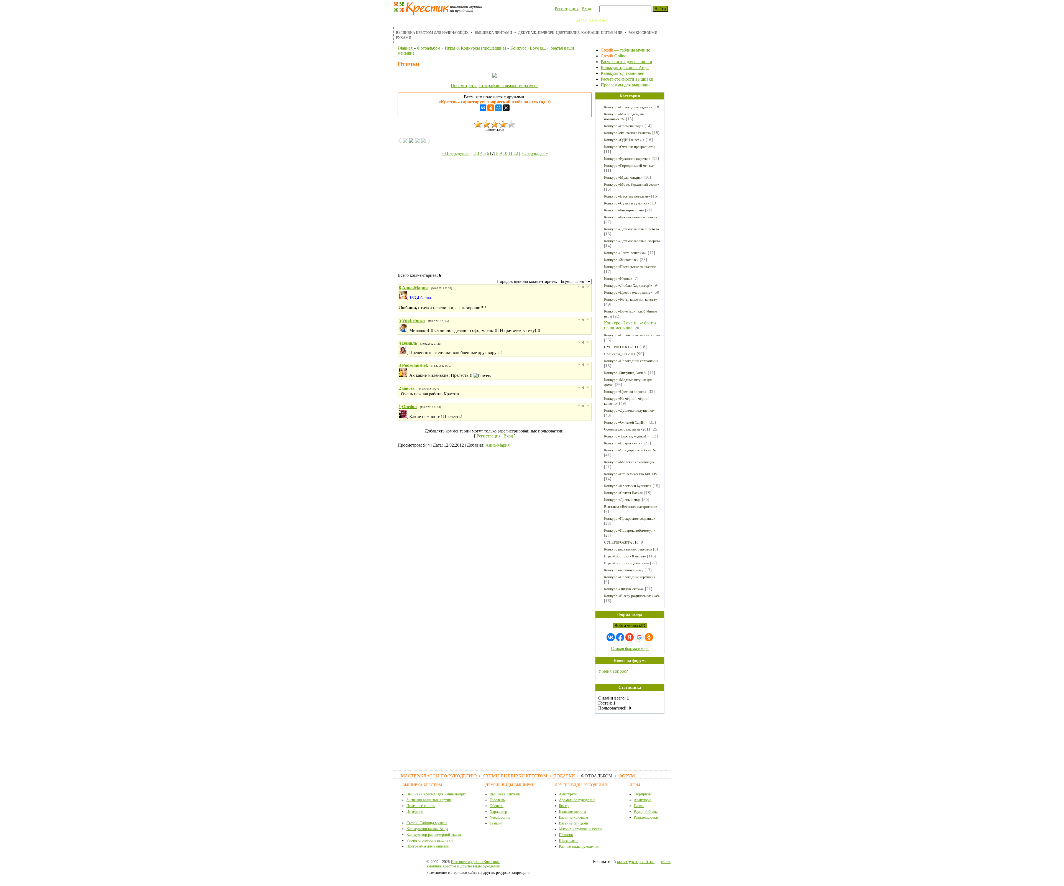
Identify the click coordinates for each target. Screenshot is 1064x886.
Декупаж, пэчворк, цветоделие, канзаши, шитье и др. (570, 32)
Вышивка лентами (493, 32)
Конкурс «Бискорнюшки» (624, 210)
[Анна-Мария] (404, 297)
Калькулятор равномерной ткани (433, 835)
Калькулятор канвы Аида (625, 67)
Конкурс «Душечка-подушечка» (629, 410)
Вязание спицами (573, 823)
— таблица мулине (625, 50)
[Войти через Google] (639, 637)
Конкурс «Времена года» (623, 126)
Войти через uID (630, 625)
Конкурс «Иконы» (618, 278)
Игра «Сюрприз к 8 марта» (625, 556)
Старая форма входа (630, 648)
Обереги (496, 806)
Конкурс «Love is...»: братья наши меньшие (630, 325)
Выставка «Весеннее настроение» (630, 507)
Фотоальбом (591, 20)
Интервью (414, 812)
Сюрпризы (642, 794)
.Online (613, 55)
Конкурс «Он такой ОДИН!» (626, 422)
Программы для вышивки (625, 85)
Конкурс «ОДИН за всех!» (624, 140)
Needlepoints (500, 817)
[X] (506, 107)
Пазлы (639, 806)
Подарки (559, 20)
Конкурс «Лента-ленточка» (625, 253)
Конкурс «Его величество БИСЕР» (631, 474)
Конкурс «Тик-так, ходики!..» (626, 436)
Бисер (564, 806)
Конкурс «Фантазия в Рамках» (627, 133)
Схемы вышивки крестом (510, 20)
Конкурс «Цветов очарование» (628, 292)
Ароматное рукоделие (577, 800)
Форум (621, 20)
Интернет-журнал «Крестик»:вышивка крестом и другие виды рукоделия (463, 864)
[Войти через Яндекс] (629, 637)
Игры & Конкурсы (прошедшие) (475, 48)
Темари (496, 823)
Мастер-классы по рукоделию (434, 20)
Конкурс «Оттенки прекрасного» (630, 147)
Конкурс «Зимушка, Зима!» (625, 373)
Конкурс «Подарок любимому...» (629, 530)
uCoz (666, 861)
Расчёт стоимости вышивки (429, 840)
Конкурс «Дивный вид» (622, 500)
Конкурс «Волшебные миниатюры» (632, 335)
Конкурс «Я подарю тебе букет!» (630, 450)
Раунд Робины (646, 812)
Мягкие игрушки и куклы (580, 829)
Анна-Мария (497, 445)
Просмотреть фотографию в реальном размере (494, 85)
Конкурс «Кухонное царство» (627, 159)
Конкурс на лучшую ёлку (623, 570)
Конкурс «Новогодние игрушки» (629, 577)
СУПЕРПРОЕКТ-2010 (621, 542)
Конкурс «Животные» (621, 260)
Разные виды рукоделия (578, 846)
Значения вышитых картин (428, 800)
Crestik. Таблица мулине (426, 823)
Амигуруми (569, 794)
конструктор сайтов (635, 861)
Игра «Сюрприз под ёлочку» (626, 563)
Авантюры (642, 800)
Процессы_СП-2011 (620, 354)
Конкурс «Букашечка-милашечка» (630, 217)
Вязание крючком (573, 817)
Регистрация (567, 8)
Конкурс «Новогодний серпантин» (631, 361)
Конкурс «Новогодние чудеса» (628, 107)
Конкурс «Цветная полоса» (625, 392)
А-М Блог (645, 20)
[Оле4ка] (404, 416)
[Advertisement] (494, 215)
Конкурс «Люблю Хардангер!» (628, 285)
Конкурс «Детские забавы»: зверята (632, 241)
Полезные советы (420, 806)
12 (516, 153)
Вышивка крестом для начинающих (432, 32)
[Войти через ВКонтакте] (611, 637)
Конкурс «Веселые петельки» (627, 196)
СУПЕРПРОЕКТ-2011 (621, 347)
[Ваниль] (404, 352)
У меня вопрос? (613, 671)
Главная (405, 48)
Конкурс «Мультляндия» (623, 177)
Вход (586, 8)
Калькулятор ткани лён (622, 73)
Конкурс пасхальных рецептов (628, 549)
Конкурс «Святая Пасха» (623, 493)
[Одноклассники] (490, 107)
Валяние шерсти (572, 812)
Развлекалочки (646, 817)
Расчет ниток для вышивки (626, 61)
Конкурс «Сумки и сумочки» (626, 203)
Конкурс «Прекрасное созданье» (629, 518)
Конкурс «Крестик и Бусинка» (627, 486)
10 (505, 153)
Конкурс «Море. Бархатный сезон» (631, 184)
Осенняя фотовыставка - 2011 (627, 429)
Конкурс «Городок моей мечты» (629, 165)
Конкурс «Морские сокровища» (629, 462)
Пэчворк (566, 835)
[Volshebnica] (404, 330)
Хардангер (498, 812)
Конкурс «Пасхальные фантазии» (630, 267)
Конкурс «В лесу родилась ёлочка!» (632, 596)
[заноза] (400, 393)
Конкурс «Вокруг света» (623, 443)
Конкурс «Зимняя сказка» (624, 589)
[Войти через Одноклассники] (649, 637)
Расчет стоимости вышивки (627, 79)
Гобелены (497, 800)
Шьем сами (568, 841)
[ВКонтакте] (483, 107)
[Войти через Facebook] (620, 637)
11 (510, 153)
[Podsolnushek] (404, 375)
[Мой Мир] (498, 107)
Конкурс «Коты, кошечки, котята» (630, 299)
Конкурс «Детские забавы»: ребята (631, 229)
